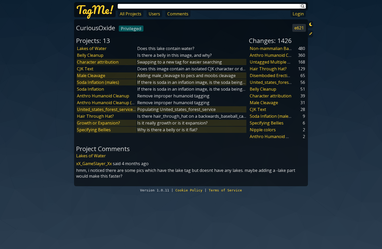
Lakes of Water (92, 48)
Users (154, 14)
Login (298, 14)
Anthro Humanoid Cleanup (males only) (115, 102)
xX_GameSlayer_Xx (94, 163)
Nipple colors (263, 130)
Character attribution (97, 62)
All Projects (130, 14)
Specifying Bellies (94, 130)
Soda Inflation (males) (98, 82)
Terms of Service (225, 190)
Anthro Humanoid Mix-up (275, 136)
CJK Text (85, 69)
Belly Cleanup (90, 55)
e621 (299, 28)
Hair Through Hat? (95, 116)
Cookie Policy (188, 190)
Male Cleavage (91, 75)
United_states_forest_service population (116, 109)
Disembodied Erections (272, 75)
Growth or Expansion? (98, 123)
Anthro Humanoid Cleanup (103, 96)
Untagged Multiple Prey (273, 62)
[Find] (302, 6)
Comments (177, 14)
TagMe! (94, 9)
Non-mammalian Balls (271, 48)
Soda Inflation (90, 89)
